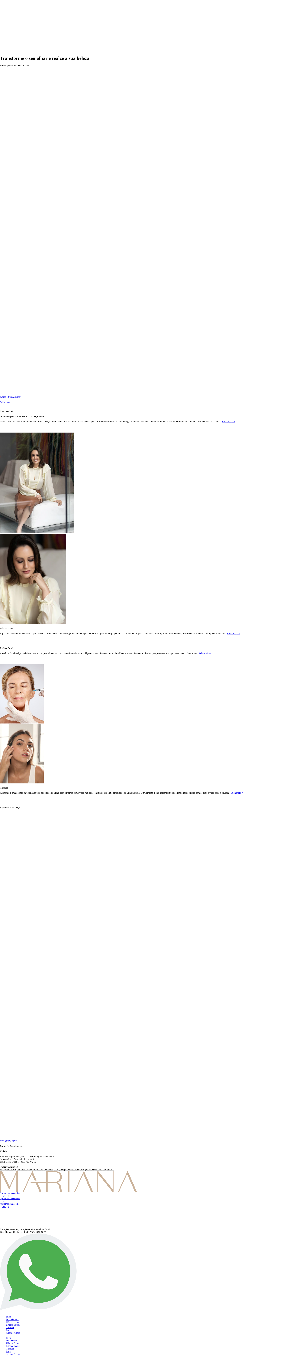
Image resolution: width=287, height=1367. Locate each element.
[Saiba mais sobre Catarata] (4, 802)
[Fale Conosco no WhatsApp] (38, 1308)
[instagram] (3, 1211)
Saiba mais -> (233, 633)
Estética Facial (13, 1324)
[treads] (3, 1218)
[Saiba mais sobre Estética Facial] (4, 663)
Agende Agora (13, 1333)
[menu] (1, 399)
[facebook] (3, 1224)
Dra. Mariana (12, 1319)
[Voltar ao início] (16, 50)
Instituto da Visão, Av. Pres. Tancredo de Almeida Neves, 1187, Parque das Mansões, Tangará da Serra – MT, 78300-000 (57, 1169)
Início (8, 1316)
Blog (8, 1330)
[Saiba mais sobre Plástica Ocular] (4, 643)
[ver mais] (1, 406)
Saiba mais (5, 402)
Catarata (10, 1327)
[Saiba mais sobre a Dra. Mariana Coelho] (4, 431)
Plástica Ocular (13, 1322)
